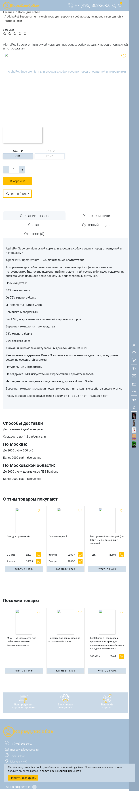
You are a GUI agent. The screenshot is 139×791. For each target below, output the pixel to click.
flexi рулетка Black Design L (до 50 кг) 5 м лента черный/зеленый (106, 540)
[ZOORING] (134, 444)
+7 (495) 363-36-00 (93, 5)
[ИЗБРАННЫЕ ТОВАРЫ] (134, 353)
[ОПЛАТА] (134, 391)
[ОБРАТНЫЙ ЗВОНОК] (134, 368)
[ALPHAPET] (134, 415)
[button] (119, 6)
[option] (65, 87)
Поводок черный (58, 536)
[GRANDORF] (134, 437)
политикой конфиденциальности (61, 771)
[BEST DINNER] (134, 430)
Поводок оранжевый (18, 536)
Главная (8, 12)
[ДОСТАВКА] (134, 384)
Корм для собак (29, 12)
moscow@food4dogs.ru (24, 749)
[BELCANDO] (134, 423)
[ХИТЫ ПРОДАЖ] (134, 407)
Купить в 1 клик (17, 193)
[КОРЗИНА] (134, 360)
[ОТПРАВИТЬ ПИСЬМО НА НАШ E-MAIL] (134, 376)
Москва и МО (18, 761)
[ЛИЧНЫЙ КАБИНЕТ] (134, 345)
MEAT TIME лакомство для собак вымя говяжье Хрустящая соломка (21, 641)
